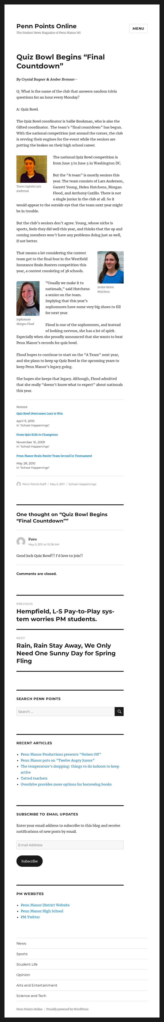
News (21, 943)
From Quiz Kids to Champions (37, 435)
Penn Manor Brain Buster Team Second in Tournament (54, 456)
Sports (22, 954)
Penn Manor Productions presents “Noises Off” (61, 754)
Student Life (27, 964)
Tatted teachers (34, 778)
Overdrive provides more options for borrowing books (66, 784)
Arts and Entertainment (36, 985)
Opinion (23, 975)
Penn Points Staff (34, 484)
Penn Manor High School (42, 911)
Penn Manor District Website (45, 905)
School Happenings (82, 484)
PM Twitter (30, 917)
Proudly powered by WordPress (67, 1009)
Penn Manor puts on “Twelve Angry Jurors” (58, 760)
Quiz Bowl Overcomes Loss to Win (39, 413)
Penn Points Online (46, 26)
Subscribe (29, 861)
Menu (138, 29)
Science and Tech (31, 996)
